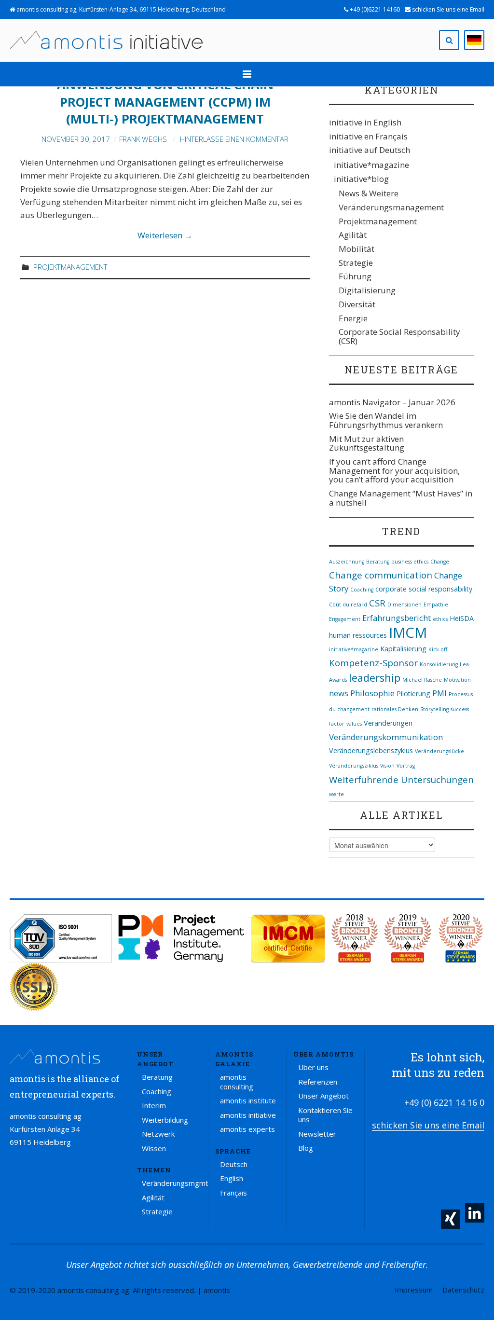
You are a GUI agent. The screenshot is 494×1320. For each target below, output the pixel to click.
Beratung (377, 561)
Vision (387, 765)
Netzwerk (158, 1134)
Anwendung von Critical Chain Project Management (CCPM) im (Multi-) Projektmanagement (165, 101)
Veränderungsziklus (353, 765)
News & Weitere (368, 193)
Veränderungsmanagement (391, 207)
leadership (374, 678)
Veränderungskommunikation (386, 736)
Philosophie (372, 693)
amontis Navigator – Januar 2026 (392, 402)
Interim (154, 1105)
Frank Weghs (143, 139)
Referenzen (317, 1081)
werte (336, 794)
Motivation (457, 679)
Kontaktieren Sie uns (325, 1115)
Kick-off (437, 649)
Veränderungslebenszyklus (371, 750)
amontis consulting (236, 1081)
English (231, 1178)
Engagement (344, 619)
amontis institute (248, 1100)
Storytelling (434, 709)
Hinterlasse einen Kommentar (234, 139)
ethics (440, 619)
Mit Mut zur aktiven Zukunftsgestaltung (366, 443)
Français (233, 1192)
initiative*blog (361, 178)
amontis (217, 1290)
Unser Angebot (323, 1095)
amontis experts (247, 1129)
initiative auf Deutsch (369, 149)
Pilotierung (413, 693)
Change (439, 561)
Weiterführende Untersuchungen (401, 779)
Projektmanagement (70, 267)
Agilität (353, 234)
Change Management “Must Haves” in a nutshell (400, 498)
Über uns (313, 1067)
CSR (377, 603)
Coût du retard (348, 604)
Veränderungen (388, 723)
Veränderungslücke (439, 751)
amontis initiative (248, 1115)
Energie (353, 318)
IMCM (408, 632)
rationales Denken (394, 709)
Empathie (436, 604)
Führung (355, 276)
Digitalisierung (367, 290)
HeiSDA (462, 618)
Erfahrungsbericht (396, 617)
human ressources (358, 635)
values (354, 723)
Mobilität (356, 248)
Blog (305, 1148)
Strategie (356, 262)
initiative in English (365, 122)
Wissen (154, 1148)
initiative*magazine (371, 164)
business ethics (409, 561)
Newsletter (317, 1134)
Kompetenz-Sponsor (373, 663)
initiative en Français (368, 136)
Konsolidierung (439, 664)
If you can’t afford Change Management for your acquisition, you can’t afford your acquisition (394, 470)
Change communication (380, 575)
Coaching (361, 589)
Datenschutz (463, 1289)
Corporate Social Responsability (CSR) (399, 336)
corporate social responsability (423, 588)
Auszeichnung (346, 561)
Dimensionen (404, 604)
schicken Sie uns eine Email (447, 9)
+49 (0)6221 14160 (374, 9)
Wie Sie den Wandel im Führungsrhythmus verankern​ (386, 420)
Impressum (414, 1289)
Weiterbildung (165, 1120)
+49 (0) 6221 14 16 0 (444, 1102)
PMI (439, 693)
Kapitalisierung (403, 648)
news (338, 693)
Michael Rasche (422, 679)
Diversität (357, 304)
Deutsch (233, 1164)
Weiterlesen (164, 235)
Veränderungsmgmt (175, 1183)
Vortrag (406, 765)
